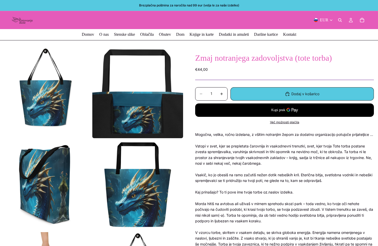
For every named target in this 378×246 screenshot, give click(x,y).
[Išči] (340, 20)
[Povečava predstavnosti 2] (137, 92)
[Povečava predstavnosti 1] (45, 92)
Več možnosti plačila (284, 122)
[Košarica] (362, 20)
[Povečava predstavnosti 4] (137, 185)
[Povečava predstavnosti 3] (45, 185)
